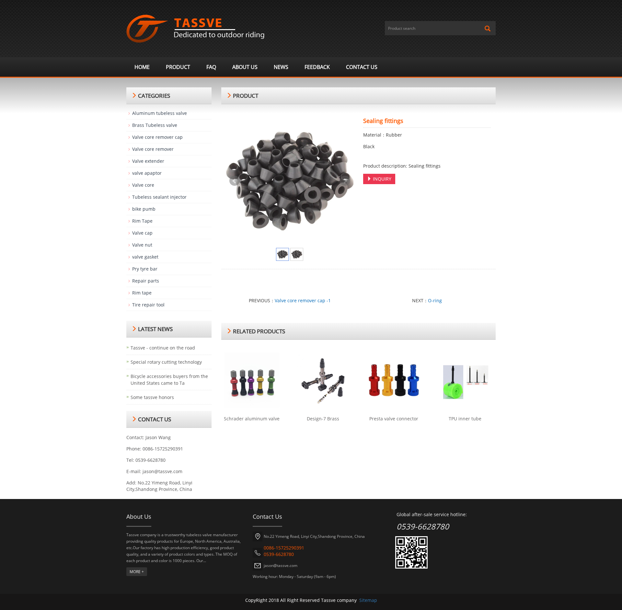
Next (345, 181)
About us (245, 67)
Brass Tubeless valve (154, 125)
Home (142, 67)
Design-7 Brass (323, 419)
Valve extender (148, 161)
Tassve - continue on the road (163, 348)
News (281, 67)
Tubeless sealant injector (159, 197)
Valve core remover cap (157, 137)
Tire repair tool (148, 305)
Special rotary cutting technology (166, 362)
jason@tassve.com (162, 471)
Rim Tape (142, 221)
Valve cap (142, 233)
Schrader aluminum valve (252, 419)
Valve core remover (153, 149)
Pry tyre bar (144, 269)
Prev (234, 181)
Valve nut (142, 245)
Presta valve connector (393, 419)
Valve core (143, 185)
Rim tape (142, 293)
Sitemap (368, 600)
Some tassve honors (152, 397)
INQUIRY (381, 179)
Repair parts (145, 281)
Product (178, 67)
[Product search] (487, 28)
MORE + (137, 571)
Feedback (317, 67)
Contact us (361, 67)
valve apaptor (147, 173)
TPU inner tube (465, 419)
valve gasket (145, 257)
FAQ (211, 67)
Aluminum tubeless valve (159, 113)
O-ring (435, 300)
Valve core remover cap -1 (303, 300)
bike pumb (144, 209)
